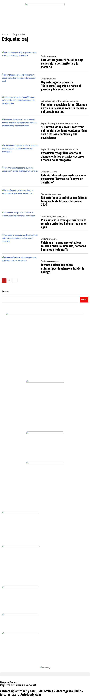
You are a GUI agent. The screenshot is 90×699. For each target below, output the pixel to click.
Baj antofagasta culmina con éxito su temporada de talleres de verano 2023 (64, 201)
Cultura (44, 56)
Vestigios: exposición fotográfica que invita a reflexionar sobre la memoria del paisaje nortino (64, 108)
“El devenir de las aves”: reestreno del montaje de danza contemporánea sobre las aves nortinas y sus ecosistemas (64, 132)
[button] (45, 674)
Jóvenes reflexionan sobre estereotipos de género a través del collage (63, 268)
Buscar (5, 291)
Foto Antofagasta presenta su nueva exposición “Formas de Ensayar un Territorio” (63, 178)
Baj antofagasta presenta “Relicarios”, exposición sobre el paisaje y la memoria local (61, 85)
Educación (46, 194)
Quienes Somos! (9, 682)
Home (5, 34)
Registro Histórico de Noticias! (18, 684)
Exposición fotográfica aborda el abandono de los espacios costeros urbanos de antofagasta (62, 156)
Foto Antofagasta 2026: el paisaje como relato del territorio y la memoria (62, 63)
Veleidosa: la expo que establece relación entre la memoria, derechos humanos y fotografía (63, 246)
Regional (52, 216)
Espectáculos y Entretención (54, 101)
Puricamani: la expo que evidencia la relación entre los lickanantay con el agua (64, 223)
